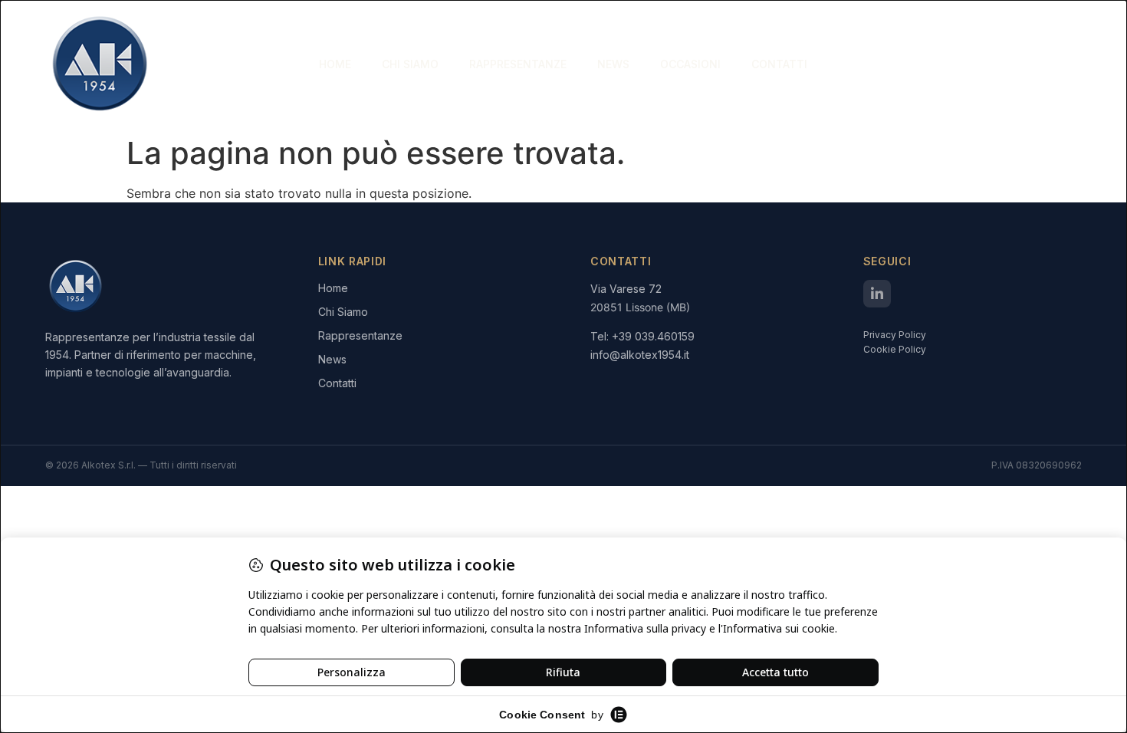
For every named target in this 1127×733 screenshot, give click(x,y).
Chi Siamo (410, 64)
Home (335, 64)
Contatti (779, 64)
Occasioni (690, 64)
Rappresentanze (518, 64)
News (613, 64)
